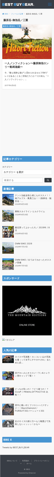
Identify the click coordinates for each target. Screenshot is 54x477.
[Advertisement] (27, 125)
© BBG (27, 469)
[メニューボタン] (50, 4)
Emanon (32, 473)
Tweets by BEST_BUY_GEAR (15, 447)
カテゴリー (7, 167)
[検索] (48, 180)
